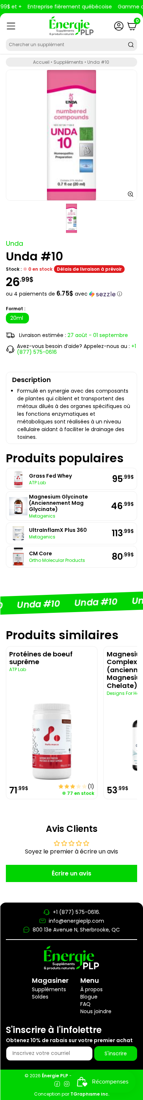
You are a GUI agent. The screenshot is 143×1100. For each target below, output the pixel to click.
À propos (91, 989)
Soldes (40, 996)
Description (31, 379)
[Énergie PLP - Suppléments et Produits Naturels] (72, 26)
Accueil (41, 62)
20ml (17, 318)
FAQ (85, 1004)
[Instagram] (66, 1084)
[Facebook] (57, 1084)
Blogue (89, 996)
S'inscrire (115, 1053)
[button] (71, 294)
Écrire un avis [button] (71, 873)
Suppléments (68, 62)
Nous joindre (95, 1011)
